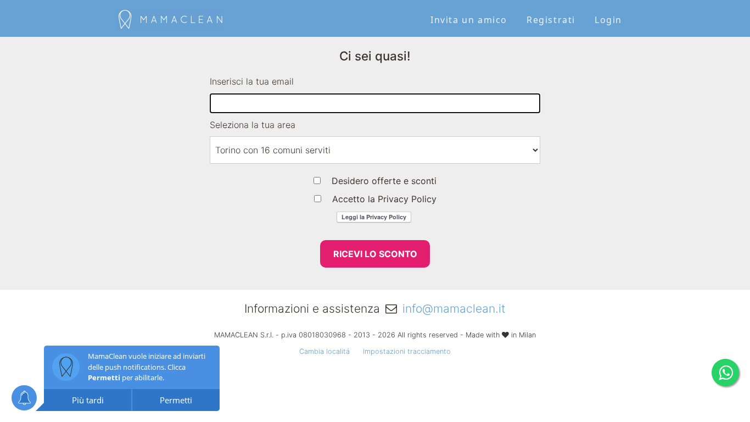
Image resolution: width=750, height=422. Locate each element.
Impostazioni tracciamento (407, 351)
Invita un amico (468, 20)
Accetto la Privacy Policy (384, 198)
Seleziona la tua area (252, 124)
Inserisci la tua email (252, 81)
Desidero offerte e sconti (384, 180)
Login (608, 20)
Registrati (551, 20)
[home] (170, 18)
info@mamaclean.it (454, 308)
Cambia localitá (324, 351)
